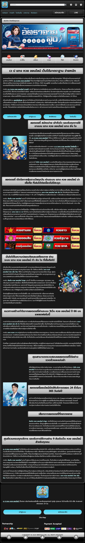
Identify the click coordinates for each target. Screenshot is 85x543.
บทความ (26, 13)
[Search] (66, 5)
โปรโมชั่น (19, 13)
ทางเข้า (12, 13)
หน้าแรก (5, 13)
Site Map (42, 517)
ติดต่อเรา (34, 13)
